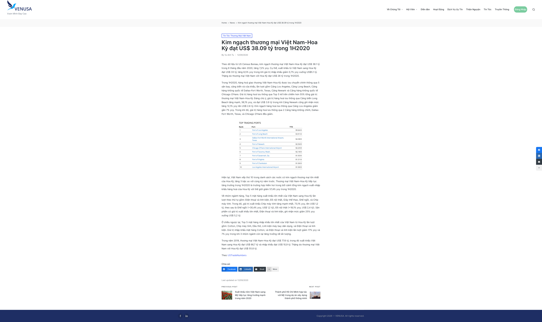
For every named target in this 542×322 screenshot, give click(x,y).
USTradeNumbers (237, 255)
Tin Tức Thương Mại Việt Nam (237, 35)
